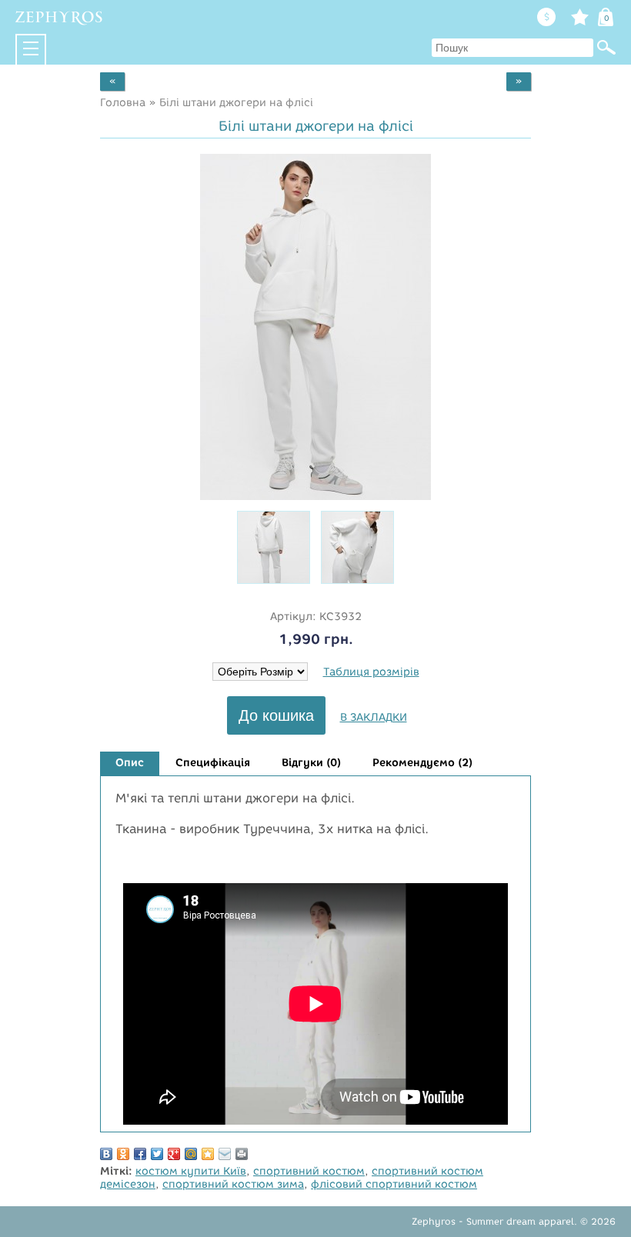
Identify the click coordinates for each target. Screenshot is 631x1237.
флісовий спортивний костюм (394, 1184)
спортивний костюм (309, 1171)
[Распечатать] (241, 1154)
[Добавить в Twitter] (157, 1154)
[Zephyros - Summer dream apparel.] (59, 17)
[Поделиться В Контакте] (106, 1154)
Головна (122, 102)
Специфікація (212, 762)
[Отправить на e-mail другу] (225, 1154)
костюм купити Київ (190, 1171)
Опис (129, 762)
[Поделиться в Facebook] (140, 1154)
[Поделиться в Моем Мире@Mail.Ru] (191, 1154)
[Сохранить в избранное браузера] (208, 1154)
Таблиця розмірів (371, 672)
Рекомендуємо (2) (422, 762)
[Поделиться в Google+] (174, 1154)
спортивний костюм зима (233, 1184)
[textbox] (512, 47)
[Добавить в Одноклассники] (123, 1154)
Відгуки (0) (311, 762)
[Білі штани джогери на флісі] (315, 496)
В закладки (373, 717)
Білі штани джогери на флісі (236, 102)
